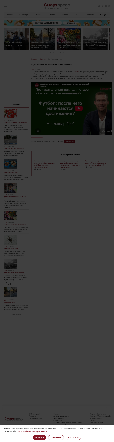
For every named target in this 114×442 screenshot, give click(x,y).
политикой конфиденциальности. (32, 431)
